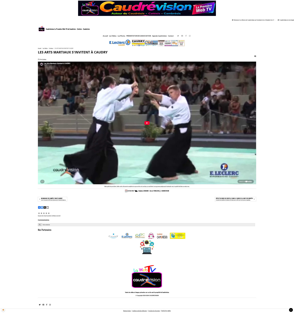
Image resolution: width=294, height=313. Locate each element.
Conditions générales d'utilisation (139, 311)
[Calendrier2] (126, 191)
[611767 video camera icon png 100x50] (136, 191)
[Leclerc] (127, 236)
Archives (51, 48)
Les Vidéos (112, 36)
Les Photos (121, 36)
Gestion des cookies (166, 311)
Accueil (105, 36)
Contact (171, 36)
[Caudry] (113, 236)
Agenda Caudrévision (159, 36)
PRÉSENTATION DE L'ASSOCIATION (138, 36)
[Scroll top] (291, 310)
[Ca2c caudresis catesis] (140, 236)
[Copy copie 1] (160, 191)
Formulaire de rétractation (154, 311)
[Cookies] (3, 310)
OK (255, 225)
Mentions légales (127, 311)
